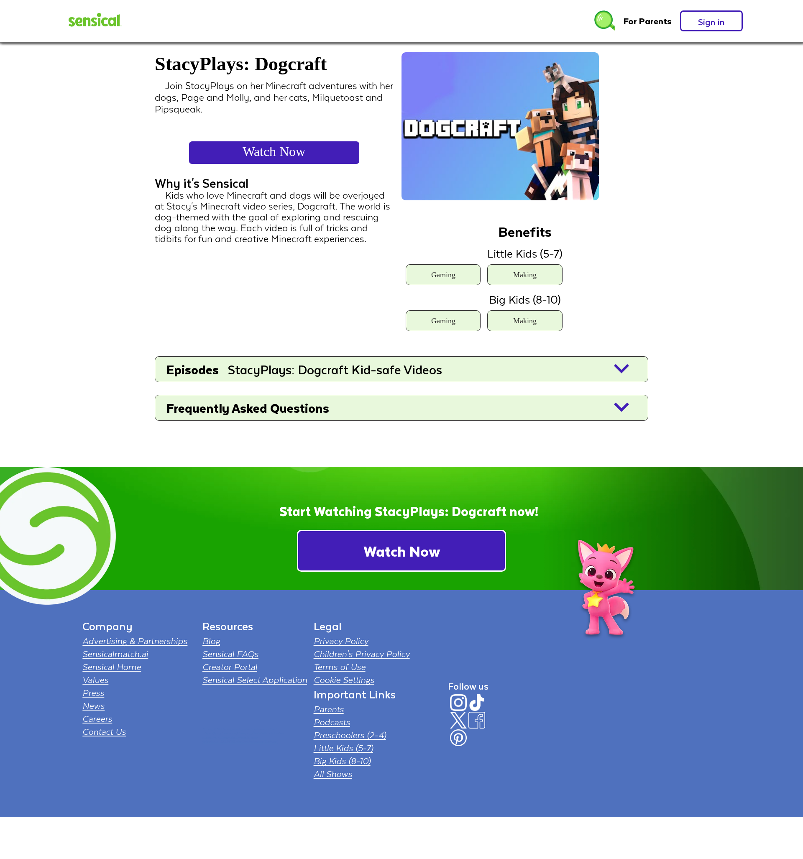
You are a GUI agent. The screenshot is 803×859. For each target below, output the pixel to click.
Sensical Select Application (254, 679)
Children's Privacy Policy (362, 653)
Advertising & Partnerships (134, 640)
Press (93, 692)
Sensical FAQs (230, 653)
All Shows (333, 773)
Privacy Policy (341, 640)
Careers (97, 718)
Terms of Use (340, 666)
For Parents (648, 21)
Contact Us (104, 731)
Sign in (711, 21)
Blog (211, 640)
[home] (94, 21)
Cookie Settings (344, 679)
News (93, 705)
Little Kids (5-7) (343, 747)
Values (95, 679)
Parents (329, 708)
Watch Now (274, 151)
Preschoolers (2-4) (350, 734)
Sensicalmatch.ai (115, 653)
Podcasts (332, 721)
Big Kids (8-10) (342, 760)
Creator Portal (229, 666)
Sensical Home (111, 666)
